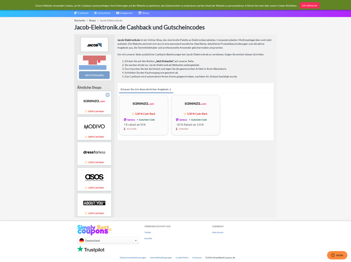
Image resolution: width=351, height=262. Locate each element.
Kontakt (148, 238)
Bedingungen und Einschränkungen (93, 67)
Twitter (147, 232)
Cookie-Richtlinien (287, 5)
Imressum (197, 257)
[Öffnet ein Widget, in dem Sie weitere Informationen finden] (337, 255)
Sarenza (131, 119)
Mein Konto (217, 232)
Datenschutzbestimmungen (133, 257)
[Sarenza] (143, 103)
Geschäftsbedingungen (161, 257)
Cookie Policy (182, 257)
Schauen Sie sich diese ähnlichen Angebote (145, 89)
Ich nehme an (309, 5)
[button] (94, 63)
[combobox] (124, 14)
